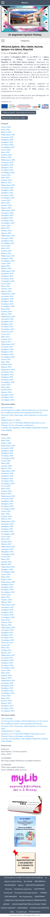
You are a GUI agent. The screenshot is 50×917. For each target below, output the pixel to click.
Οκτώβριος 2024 (7, 170)
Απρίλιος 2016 (6, 364)
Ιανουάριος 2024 (7, 188)
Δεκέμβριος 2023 (7, 190)
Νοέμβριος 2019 (7, 276)
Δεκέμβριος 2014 (7, 395)
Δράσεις (20, 885)
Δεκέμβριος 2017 (7, 321)
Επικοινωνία (8, 893)
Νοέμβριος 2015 (7, 377)
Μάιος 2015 (5, 387)
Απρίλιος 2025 (6, 155)
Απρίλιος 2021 (6, 251)
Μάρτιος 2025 (6, 157)
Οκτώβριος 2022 (7, 220)
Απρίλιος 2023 (6, 205)
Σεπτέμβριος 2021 (8, 243)
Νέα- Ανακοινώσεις (25, 896)
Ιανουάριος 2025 (7, 162)
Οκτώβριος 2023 (7, 195)
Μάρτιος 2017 (6, 342)
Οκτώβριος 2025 (7, 145)
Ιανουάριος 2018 (7, 319)
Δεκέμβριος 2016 (7, 349)
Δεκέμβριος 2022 (7, 215)
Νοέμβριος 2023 (7, 193)
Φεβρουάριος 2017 (8, 344)
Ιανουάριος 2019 (7, 296)
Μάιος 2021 (5, 248)
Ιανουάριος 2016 (7, 372)
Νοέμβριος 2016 (7, 352)
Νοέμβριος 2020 (7, 258)
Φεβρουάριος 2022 (8, 236)
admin (26, 53)
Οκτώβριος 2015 (7, 380)
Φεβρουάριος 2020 (8, 271)
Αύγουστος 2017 (7, 332)
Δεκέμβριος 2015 (7, 375)
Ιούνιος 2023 (6, 200)
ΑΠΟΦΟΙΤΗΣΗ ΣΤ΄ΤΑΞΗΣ (10, 420)
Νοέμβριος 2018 (7, 301)
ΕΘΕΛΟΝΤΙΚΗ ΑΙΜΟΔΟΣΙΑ (35, 885)
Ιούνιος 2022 (6, 226)
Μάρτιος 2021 (6, 253)
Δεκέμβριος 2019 (7, 273)
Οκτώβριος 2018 (7, 304)
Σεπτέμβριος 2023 (8, 198)
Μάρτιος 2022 (6, 233)
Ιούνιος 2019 (6, 284)
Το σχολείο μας (22, 912)
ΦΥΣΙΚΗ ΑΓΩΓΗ (34, 912)
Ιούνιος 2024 (6, 175)
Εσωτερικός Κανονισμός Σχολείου (26, 893)
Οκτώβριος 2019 (7, 279)
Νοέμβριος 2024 (7, 167)
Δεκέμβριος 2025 (7, 140)
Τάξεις (12, 912)
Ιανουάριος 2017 (7, 347)
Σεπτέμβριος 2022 (8, 223)
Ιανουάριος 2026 (7, 137)
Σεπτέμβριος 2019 (8, 281)
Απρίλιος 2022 (6, 231)
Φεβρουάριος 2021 (8, 256)
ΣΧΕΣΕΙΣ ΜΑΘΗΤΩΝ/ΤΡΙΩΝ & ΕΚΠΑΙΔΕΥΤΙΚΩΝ (29, 904)
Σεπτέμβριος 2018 (8, 306)
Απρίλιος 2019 (6, 289)
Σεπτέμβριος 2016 (8, 357)
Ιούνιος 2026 (6, 127)
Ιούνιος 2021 (6, 246)
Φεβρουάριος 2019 (8, 294)
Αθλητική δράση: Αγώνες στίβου (14, 118)
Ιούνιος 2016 (6, 359)
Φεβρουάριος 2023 (8, 210)
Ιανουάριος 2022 (7, 238)
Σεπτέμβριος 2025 (8, 147)
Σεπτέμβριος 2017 (8, 329)
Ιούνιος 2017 (6, 334)
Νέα (10, 101)
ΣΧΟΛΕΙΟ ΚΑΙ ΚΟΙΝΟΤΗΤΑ (39, 908)
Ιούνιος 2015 (6, 385)
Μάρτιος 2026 (6, 132)
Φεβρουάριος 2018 (8, 316)
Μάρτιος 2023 (6, 208)
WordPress (20, 915)
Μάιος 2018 (5, 309)
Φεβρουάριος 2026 (8, 135)
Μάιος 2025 (5, 152)
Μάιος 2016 (5, 362)
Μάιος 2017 (5, 337)
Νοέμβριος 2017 (7, 324)
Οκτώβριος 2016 (7, 354)
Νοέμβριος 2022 (7, 218)
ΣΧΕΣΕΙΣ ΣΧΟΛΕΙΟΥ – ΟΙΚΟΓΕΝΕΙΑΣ (14, 908)
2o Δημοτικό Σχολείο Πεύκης (25, 34)
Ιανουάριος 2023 (7, 213)
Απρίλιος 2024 (6, 180)
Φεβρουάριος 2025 (8, 160)
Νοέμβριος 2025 (7, 142)
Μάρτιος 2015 (6, 392)
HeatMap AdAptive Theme (33, 915)
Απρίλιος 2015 (6, 390)
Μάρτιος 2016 (6, 367)
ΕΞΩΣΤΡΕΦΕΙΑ (39, 889)
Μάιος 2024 (5, 177)
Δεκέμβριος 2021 (7, 241)
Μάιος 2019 (5, 286)
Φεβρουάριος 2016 (8, 369)
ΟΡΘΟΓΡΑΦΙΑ (40, 896)
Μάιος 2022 (5, 228)
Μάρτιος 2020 (6, 268)
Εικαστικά (8, 889)
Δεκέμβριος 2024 (7, 165)
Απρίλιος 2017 (6, 339)
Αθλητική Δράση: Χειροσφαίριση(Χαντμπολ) (18, 112)
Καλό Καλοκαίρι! (7, 407)
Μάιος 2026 (5, 130)
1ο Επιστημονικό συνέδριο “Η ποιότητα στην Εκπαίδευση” (23, 877)
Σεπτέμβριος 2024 (8, 172)
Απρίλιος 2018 (6, 311)
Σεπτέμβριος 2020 (8, 261)
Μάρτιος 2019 (6, 291)
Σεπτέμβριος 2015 (8, 382)
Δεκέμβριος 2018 (7, 299)
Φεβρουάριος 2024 (8, 185)
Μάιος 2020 (5, 266)
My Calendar (28, 881)
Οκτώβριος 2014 (7, 397)
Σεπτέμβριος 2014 (8, 400)
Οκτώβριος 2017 (7, 326)
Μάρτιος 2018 (6, 314)
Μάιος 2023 (5, 203)
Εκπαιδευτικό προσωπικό (23, 889)
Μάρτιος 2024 (6, 182)
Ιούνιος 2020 (6, 263)
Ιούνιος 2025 (6, 150)
